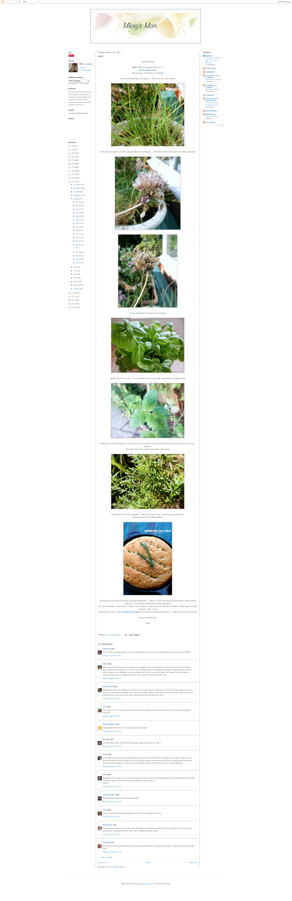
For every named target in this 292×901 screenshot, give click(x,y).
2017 (73, 174)
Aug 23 (78, 216)
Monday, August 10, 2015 (112, 731)
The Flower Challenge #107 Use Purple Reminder (213, 60)
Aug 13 (78, 237)
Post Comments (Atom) (116, 867)
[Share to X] (134, 635)
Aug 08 (78, 252)
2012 (73, 300)
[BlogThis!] (132, 635)
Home (148, 862)
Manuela (106, 842)
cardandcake (210, 72)
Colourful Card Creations (211, 86)
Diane (105, 664)
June (75, 271)
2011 (73, 304)
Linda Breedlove (109, 795)
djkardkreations (211, 111)
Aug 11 (78, 241)
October (76, 192)
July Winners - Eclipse (213, 79)
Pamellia (106, 739)
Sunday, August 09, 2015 (112, 656)
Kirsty (160, 73)
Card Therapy (210, 68)
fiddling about (210, 114)
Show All (221, 125)
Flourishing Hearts (212, 89)
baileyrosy (209, 56)
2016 (73, 178)
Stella (105, 774)
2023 (73, 153)
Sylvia (105, 754)
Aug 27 (78, 209)
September (77, 195)
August (76, 199)
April (75, 278)
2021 (73, 160)
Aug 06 (78, 256)
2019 (73, 167)
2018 (73, 171)
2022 (73, 157)
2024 (73, 149)
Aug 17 (78, 230)
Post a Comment (106, 857)
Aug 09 (78, 245)
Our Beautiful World (148, 70)
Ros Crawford (110, 635)
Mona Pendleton (109, 724)
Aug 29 (78, 205)
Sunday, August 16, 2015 (112, 834)
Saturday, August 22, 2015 (112, 852)
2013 (73, 297)
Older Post (193, 862)
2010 (73, 307)
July (75, 267)
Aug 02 (78, 263)
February (77, 285)
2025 (73, 146)
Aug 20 (78, 223)
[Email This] (130, 635)
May (75, 274)
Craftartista (209, 95)
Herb (77, 248)
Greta (105, 810)
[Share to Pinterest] (138, 635)
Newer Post (102, 862)
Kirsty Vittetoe (108, 686)
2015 (73, 181)
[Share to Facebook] (136, 635)
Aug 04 (78, 259)
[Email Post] (125, 635)
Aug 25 (78, 213)
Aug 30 (78, 202)
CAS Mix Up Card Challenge (212, 76)
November (77, 188)
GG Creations (210, 122)
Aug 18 (78, 227)
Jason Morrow (150, 884)
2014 (73, 293)
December (77, 185)
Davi (104, 707)
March (75, 281)
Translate (85, 83)
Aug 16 (78, 234)
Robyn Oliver (108, 825)
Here (160, 517)
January (76, 289)
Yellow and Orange (212, 116)
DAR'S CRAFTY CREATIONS (211, 99)
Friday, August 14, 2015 (111, 817)
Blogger (168, 884)
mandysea (106, 649)
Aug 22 (78, 220)
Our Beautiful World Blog (128, 612)
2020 (73, 164)
